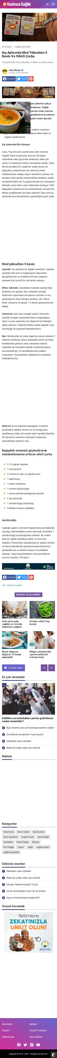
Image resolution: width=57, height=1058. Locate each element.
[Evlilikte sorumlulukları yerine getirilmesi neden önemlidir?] (28, 699)
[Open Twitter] (25, 1045)
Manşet (35, 842)
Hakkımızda (8, 1037)
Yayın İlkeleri (36, 1037)
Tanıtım (5, 1030)
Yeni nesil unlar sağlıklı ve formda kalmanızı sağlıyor (12, 624)
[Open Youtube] (38, 1045)
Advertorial (9, 832)
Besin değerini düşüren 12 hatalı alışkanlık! (11, 654)
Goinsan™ (44, 1054)
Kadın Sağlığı (22, 842)
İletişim (33, 1024)
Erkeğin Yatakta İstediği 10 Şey (22, 884)
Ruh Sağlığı (9, 847)
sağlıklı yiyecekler (14, 585)
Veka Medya (15, 70)
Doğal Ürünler (27, 837)
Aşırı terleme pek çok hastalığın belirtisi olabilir (30, 727)
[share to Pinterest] (30, 78)
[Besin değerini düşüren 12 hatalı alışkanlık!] (14, 640)
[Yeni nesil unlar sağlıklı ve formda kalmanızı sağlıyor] (14, 610)
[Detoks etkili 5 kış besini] (42, 610)
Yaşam (20, 847)
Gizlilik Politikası (38, 1030)
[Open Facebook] (19, 1045)
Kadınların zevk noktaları (18, 741)
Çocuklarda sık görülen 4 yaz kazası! (25, 734)
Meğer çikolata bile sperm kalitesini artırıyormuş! (40, 654)
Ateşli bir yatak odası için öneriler (23, 747)
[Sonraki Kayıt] (51, 667)
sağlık (30, 847)
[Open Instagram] (31, 1045)
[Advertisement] (28, 230)
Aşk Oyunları (38, 832)
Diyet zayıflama (11, 837)
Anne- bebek (23, 832)
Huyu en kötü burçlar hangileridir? (23, 897)
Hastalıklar (8, 842)
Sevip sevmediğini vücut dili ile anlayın (26, 891)
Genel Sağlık (43, 837)
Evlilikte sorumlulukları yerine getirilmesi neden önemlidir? (27, 720)
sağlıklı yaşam (43, 847)
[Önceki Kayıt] (44, 667)
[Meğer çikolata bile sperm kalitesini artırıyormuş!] (42, 640)
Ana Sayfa (7, 1024)
